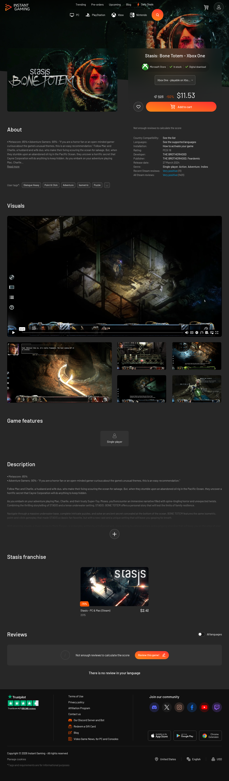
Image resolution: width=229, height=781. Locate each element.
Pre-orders (97, 4)
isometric (84, 185)
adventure (68, 185)
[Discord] (154, 707)
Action (183, 166)
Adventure (194, 166)
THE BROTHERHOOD (174, 154)
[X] (167, 707)
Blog (128, 4)
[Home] (17, 7)
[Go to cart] (206, 7)
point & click (51, 185)
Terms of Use (75, 696)
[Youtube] (204, 707)
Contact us (74, 714)
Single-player (170, 166)
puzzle (97, 185)
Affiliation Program (79, 708)
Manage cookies (16, 759)
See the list (169, 137)
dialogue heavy (31, 185)
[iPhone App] (159, 736)
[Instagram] (179, 707)
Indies (204, 166)
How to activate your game (178, 146)
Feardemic (194, 158)
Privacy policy (76, 702)
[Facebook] (192, 707)
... (107, 185)
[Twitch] (217, 707)
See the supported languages (179, 142)
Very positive (170, 170)
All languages (214, 634)
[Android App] (185, 736)
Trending (81, 4)
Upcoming (115, 4)
